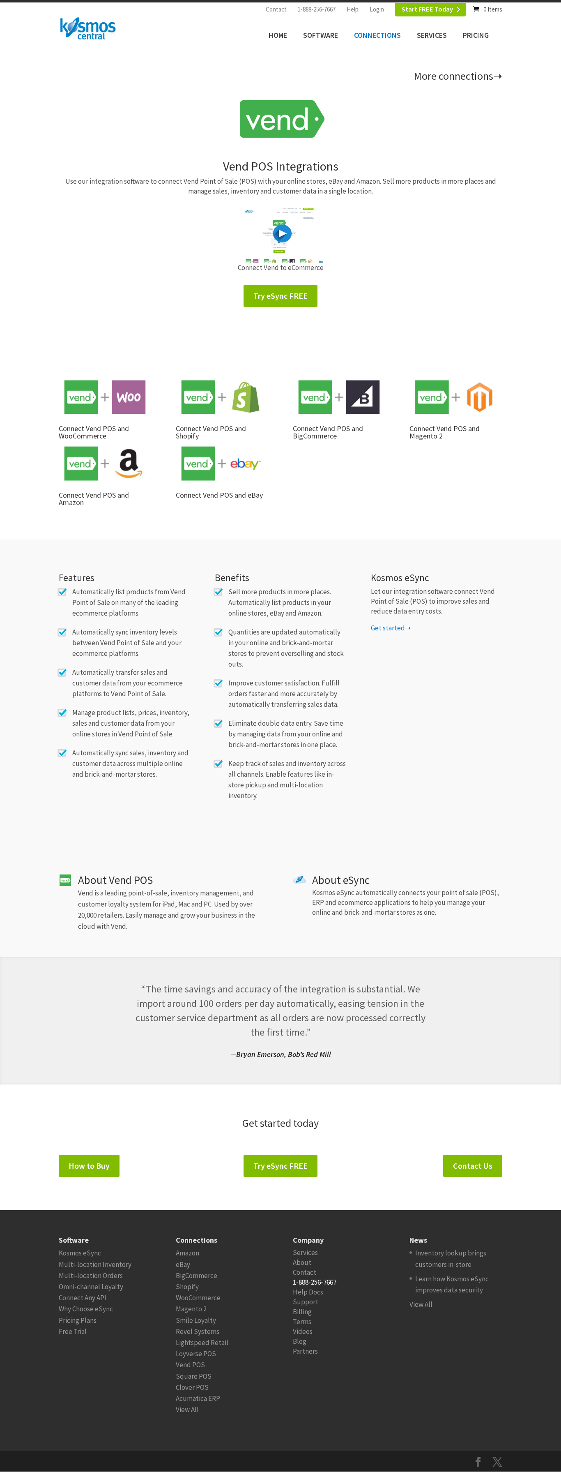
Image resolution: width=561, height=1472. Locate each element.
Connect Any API (82, 1297)
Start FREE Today (427, 9)
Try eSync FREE (280, 296)
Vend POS (190, 1364)
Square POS (194, 1376)
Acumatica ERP (198, 1398)
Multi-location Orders (91, 1275)
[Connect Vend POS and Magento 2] (455, 397)
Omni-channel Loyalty (91, 1286)
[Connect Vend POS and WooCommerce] (105, 397)
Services (432, 35)
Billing (302, 1311)
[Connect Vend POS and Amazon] (105, 463)
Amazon (187, 1252)
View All (187, 1409)
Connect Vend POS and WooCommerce (94, 432)
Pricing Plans (78, 1320)
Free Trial (73, 1331)
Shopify (187, 1286)
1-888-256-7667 (317, 9)
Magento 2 (191, 1308)
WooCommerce (198, 1297)
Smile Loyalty (196, 1320)
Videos (303, 1331)
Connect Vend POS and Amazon (94, 498)
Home (278, 35)
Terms (302, 1321)
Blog (299, 1341)
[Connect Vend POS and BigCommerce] (339, 397)
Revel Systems (197, 1331)
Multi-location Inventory (95, 1264)
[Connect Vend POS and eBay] (222, 463)
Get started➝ (391, 627)
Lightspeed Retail (202, 1342)
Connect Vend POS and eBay (219, 495)
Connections (377, 35)
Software (320, 35)
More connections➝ (458, 76)
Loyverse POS (196, 1353)
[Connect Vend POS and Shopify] (222, 397)
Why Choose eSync (86, 1308)
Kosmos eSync (80, 1252)
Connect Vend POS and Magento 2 (444, 432)
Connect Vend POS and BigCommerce (328, 432)
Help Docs (308, 1292)
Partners (305, 1351)
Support (305, 1301)
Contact (276, 9)
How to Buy (89, 1166)
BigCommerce (196, 1275)
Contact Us (472, 1166)
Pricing (476, 35)
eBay (183, 1264)
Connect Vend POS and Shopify (211, 432)
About (302, 1262)
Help (353, 9)
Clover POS (192, 1387)
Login (377, 9)
